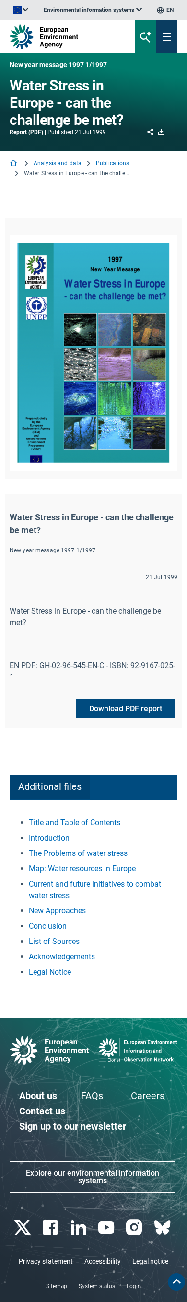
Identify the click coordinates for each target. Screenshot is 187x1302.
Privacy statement (46, 1261)
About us (38, 1095)
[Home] (14, 164)
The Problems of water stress (78, 853)
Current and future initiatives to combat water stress (95, 889)
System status (97, 1286)
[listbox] (93, 10)
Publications (112, 163)
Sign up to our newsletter (72, 1126)
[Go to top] (176, 1282)
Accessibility (102, 1261)
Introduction (49, 837)
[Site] (63, 36)
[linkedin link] (79, 1227)
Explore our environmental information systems (92, 1176)
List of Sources (54, 941)
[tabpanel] (93, 897)
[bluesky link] (163, 1227)
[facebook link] (51, 1227)
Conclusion (48, 926)
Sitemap (56, 1286)
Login (134, 1286)
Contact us (42, 1111)
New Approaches (57, 910)
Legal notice (150, 1261)
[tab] (50, 787)
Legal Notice (50, 971)
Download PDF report (125, 708)
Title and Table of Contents (74, 822)
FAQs (92, 1095)
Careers (147, 1095)
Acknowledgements (62, 956)
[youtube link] (107, 1227)
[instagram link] (135, 1227)
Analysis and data (58, 163)
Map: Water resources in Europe (82, 868)
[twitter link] (24, 1227)
